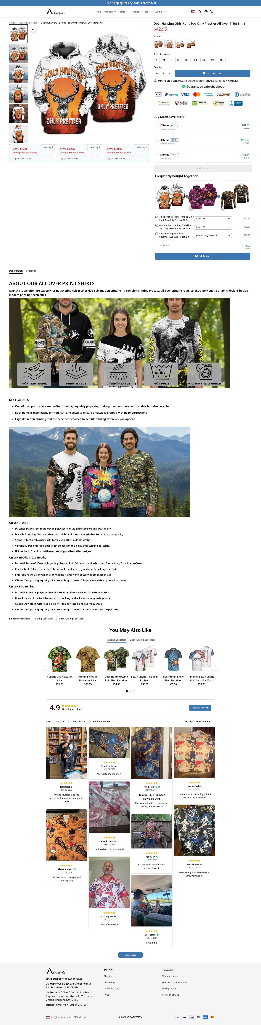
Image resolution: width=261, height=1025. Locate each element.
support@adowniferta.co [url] (67, 978)
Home (12, 22)
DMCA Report (80, 1017)
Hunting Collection (28, 22)
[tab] (127, 691)
